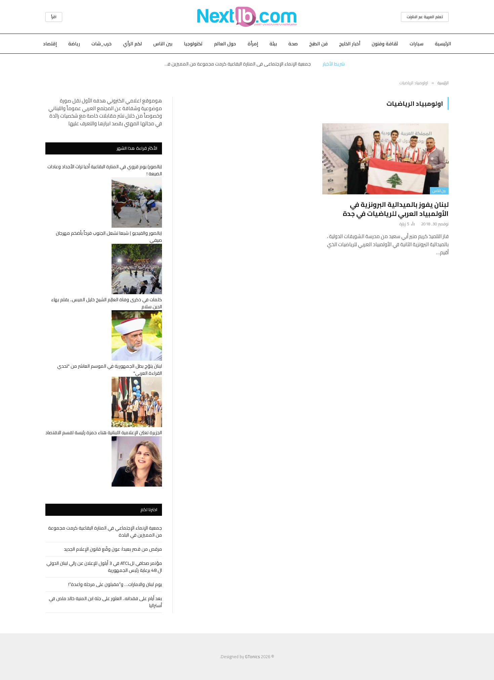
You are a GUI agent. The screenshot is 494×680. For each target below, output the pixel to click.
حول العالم (225, 43)
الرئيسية (443, 43)
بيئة (273, 43)
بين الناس (162, 43)
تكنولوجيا (193, 43)
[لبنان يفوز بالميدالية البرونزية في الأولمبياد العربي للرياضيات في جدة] (385, 158)
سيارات (416, 43)
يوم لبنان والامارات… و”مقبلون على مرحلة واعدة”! (115, 584)
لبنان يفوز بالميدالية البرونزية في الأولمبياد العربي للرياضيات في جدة (396, 209)
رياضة (74, 43)
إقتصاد (50, 43)
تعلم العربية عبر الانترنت (425, 16)
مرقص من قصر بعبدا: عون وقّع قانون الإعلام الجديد (113, 549)
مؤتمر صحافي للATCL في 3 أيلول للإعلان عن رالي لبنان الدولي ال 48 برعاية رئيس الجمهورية (104, 567)
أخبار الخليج (349, 43)
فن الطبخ (318, 43)
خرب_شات (101, 43)
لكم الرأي (132, 43)
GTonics (252, 656)
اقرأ (53, 16)
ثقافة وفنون (385, 43)
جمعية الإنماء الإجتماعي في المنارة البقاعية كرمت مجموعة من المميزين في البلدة (235, 64)
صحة (293, 43)
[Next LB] (247, 16)
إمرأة (253, 43)
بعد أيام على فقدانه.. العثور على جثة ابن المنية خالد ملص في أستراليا (105, 602)
